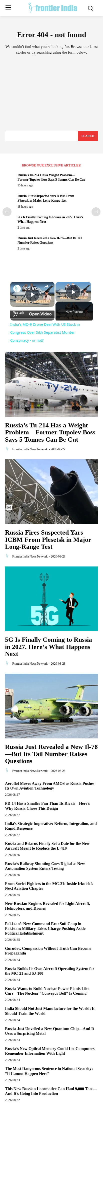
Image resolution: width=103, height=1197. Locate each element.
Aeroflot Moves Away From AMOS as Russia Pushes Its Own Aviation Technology (49, 785)
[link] (17, 288)
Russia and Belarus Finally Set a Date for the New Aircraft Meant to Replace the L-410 (47, 845)
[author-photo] (8, 449)
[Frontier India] (53, 7)
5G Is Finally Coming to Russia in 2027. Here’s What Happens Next (48, 646)
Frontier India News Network (30, 449)
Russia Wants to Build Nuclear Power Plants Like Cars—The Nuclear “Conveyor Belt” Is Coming (47, 990)
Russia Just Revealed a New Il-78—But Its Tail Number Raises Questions (51, 754)
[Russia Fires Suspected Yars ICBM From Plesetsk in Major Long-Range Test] (51, 491)
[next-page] (96, 211)
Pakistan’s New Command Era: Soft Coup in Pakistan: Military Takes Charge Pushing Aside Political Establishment (45, 928)
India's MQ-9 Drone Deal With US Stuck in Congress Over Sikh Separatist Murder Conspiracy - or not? (32, 288)
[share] (46, 286)
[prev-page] (7, 211)
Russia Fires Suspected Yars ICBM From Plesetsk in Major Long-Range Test (48, 539)
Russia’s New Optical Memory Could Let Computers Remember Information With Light (49, 1050)
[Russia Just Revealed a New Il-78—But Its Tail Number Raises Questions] (51, 706)
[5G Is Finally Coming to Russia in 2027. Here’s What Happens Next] (51, 598)
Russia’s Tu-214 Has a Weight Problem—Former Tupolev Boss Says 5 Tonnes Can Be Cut (50, 432)
